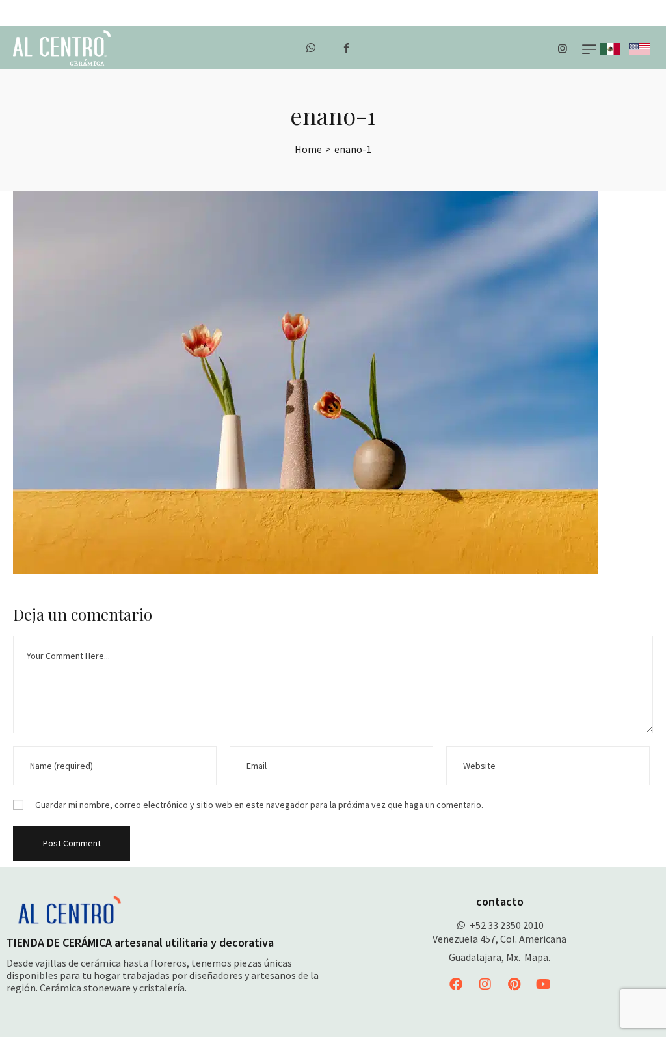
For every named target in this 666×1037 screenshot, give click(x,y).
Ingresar (644, 13)
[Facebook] (456, 984)
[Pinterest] (514, 984)
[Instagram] (485, 984)
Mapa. (537, 956)
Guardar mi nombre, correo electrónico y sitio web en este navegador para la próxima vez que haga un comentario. (259, 805)
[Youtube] (544, 984)
